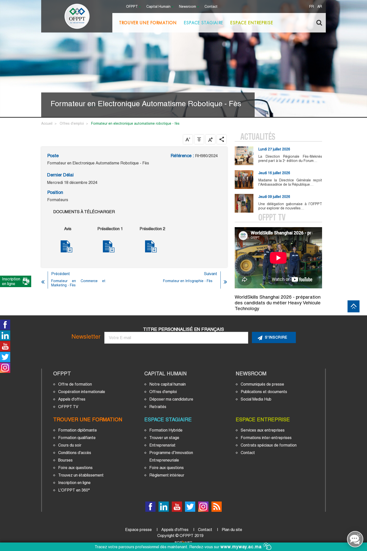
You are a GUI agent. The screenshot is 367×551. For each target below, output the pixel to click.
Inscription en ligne (74, 482)
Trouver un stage (164, 437)
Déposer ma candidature (171, 399)
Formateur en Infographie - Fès (187, 281)
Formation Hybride (166, 430)
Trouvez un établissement (81, 475)
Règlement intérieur (166, 475)
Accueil (46, 123)
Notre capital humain (167, 384)
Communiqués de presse (262, 384)
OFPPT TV (68, 406)
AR (319, 6)
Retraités (157, 406)
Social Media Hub (256, 399)
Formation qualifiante (77, 437)
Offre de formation (75, 384)
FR (311, 6)
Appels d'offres (71, 399)
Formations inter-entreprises (266, 437)
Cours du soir (69, 445)
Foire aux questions (75, 467)
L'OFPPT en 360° (74, 490)
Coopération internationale (81, 391)
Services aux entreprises (263, 430)
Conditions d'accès (74, 452)
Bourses (65, 460)
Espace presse (138, 529)
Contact (210, 6)
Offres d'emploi (72, 123)
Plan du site (232, 529)
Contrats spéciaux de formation (269, 445)
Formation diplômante (77, 430)
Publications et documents (264, 391)
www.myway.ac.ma (241, 546)
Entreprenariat (162, 445)
